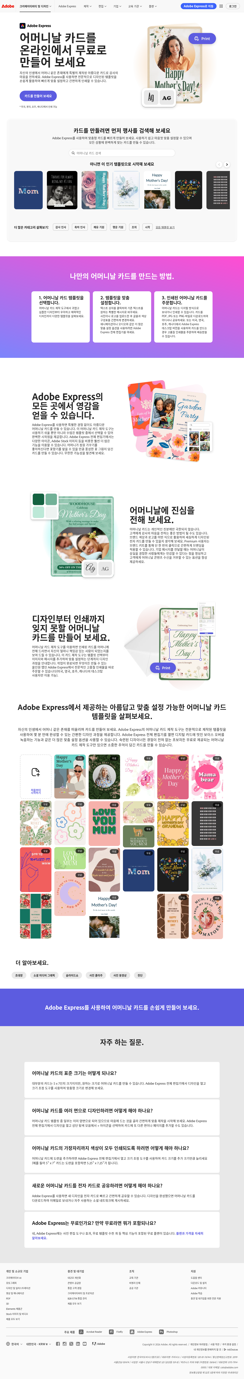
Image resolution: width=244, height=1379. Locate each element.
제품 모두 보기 (13, 1319)
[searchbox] (122, 153)
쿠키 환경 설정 (229, 1344)
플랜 (151, 6)
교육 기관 (133, 6)
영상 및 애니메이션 (15, 1293)
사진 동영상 (120, 975)
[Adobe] (8, 6)
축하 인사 (80, 227)
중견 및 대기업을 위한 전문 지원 (206, 1298)
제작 (86, 6)
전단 (140, 975)
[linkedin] (78, 1344)
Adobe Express (67, 6)
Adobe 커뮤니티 (198, 1288)
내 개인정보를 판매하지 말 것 (207, 1349)
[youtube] (85, 1344)
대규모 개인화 (74, 1278)
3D (7, 1303)
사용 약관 (214, 1344)
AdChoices (232, 1349)
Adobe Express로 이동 (199, 6)
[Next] (227, 164)
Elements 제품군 (14, 1309)
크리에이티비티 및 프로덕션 (81, 1293)
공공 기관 (133, 1288)
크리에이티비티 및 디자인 (34, 6)
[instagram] (65, 1344)
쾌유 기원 (99, 227)
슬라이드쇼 (72, 975)
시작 (147, 227)
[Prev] (219, 164)
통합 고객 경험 (74, 1288)
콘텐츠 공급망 (74, 1283)
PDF (8, 1298)
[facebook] (58, 1344)
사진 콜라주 (96, 975)
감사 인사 (60, 227)
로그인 (233, 6)
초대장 (19, 975)
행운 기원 (118, 227)
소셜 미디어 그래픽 (44, 975)
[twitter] (71, 1344)
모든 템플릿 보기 (165, 227)
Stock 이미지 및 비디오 (17, 1314)
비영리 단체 (134, 1283)
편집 (101, 6)
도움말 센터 (196, 1278)
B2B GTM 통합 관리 (77, 1298)
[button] (221, 6)
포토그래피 (11, 1283)
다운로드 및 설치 (199, 1283)
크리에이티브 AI (13, 1278)
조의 (134, 227)
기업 (115, 6)
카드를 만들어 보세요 (38, 96)
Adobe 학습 (196, 1293)
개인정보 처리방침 (199, 1344)
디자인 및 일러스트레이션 (18, 1288)
